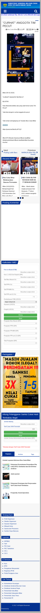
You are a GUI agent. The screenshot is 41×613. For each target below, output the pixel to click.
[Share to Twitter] (13, 167)
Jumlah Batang (8, 421)
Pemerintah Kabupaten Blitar (13, 593)
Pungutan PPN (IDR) (10, 326)
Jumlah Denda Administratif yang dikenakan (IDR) (19, 438)
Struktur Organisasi (10, 521)
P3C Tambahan (9, 548)
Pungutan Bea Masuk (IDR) (12, 321)
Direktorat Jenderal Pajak (12, 588)
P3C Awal (7, 546)
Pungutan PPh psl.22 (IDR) (12, 336)
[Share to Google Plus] (16, 167)
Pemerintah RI (8, 598)
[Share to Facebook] (10, 167)
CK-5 (5, 553)
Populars (8, 454)
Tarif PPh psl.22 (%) (10, 294)
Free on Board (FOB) (10, 269)
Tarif (5, 544)
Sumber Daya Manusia (11, 531)
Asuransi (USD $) (9, 304)
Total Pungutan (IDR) (10, 340)
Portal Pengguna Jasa (11, 573)
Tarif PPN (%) (8, 284)
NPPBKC (7, 541)
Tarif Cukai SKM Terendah (12, 426)
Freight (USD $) (9, 309)
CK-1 (5, 551)
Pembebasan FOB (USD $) (12, 299)
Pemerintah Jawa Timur (11, 595)
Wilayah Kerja (8, 526)
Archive (20, 454)
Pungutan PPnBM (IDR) (11, 331)
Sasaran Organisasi (10, 524)
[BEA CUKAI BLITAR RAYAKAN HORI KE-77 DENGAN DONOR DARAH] (29, 165)
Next (36, 165)
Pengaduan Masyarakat (11, 568)
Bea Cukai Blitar (12, 29)
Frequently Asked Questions (20, 493)
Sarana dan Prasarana (11, 528)
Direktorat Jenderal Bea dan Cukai (15, 586)
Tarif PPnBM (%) (9, 289)
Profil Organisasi (9, 519)
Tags (32, 454)
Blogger (11, 609)
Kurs (5, 563)
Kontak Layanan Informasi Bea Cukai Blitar (17, 460)
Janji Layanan (15, 474)
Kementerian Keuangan (11, 583)
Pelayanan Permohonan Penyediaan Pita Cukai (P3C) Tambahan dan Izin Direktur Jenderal (24, 466)
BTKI (5, 566)
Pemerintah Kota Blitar (11, 591)
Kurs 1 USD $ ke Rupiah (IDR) (13, 274)
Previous (2, 165)
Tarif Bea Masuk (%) (10, 279)
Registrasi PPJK (9, 571)
